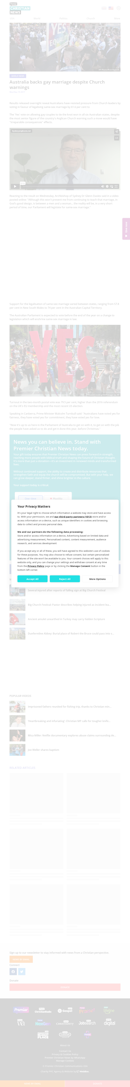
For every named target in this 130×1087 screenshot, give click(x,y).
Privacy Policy (36, 566)
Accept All (32, 578)
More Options (97, 578)
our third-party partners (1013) (73, 516)
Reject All (65, 578)
